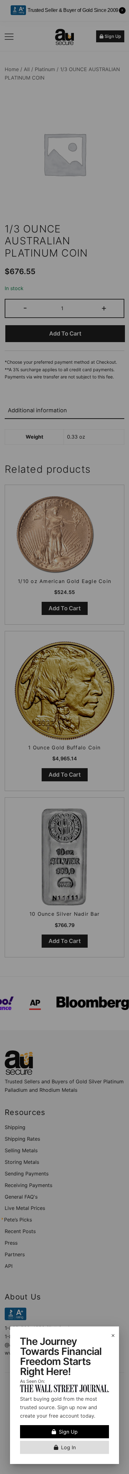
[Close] (113, 1335)
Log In (68, 1447)
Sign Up (68, 1432)
